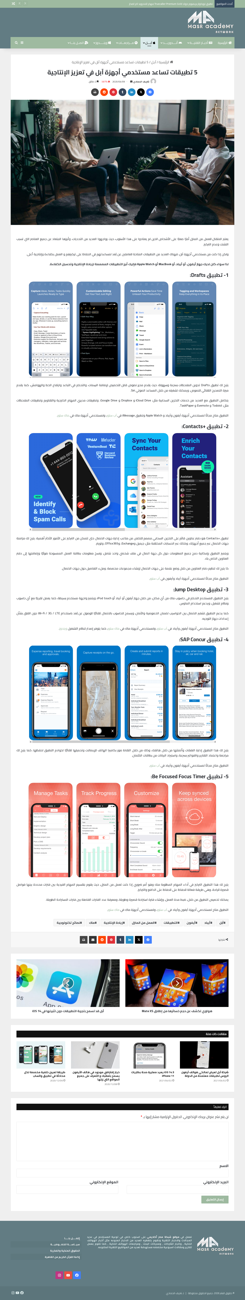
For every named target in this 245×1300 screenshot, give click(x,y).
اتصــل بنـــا (77, 43)
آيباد (207, 922)
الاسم (224, 1166)
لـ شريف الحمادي (175, 1293)
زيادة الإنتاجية (113, 922)
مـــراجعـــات (126, 43)
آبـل (153, 62)
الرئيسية (223, 43)
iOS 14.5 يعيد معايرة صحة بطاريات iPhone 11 (152, 1074)
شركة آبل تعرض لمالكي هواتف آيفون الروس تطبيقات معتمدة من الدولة (205, 1074)
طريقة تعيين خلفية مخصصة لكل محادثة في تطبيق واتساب (44, 1074)
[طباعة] (95, 92)
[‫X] (141, 92)
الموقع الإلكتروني (104, 1182)
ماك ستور (63, 415)
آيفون (191, 922)
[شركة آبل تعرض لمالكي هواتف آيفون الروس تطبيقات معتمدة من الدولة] (204, 1055)
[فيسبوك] (150, 92)
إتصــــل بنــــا (72, 1238)
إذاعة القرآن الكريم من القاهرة (62, 1257)
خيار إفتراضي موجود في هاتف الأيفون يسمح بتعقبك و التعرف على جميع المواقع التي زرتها (96, 1076)
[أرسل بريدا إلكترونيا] (131, 81)
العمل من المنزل (143, 922)
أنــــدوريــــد (171, 43)
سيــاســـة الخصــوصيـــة (65, 1244)
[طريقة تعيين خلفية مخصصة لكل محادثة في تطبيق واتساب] (40, 1055)
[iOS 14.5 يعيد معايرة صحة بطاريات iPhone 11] (149, 1055)
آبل (221, 922)
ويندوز (63, 628)
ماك (92, 922)
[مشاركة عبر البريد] (93, 940)
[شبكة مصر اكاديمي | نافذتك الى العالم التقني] (210, 22)
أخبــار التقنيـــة (199, 43)
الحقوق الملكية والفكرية (65, 1250)
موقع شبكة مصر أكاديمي (163, 1237)
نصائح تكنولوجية (68, 922)
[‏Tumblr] (122, 92)
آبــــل (149, 43)
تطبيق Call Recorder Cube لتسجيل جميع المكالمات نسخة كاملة (178, 3)
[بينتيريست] (113, 92)
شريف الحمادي (141, 81)
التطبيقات (171, 922)
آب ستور (112, 415)
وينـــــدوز (102, 43)
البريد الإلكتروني (216, 1182)
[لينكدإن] (132, 92)
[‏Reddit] (104, 92)
